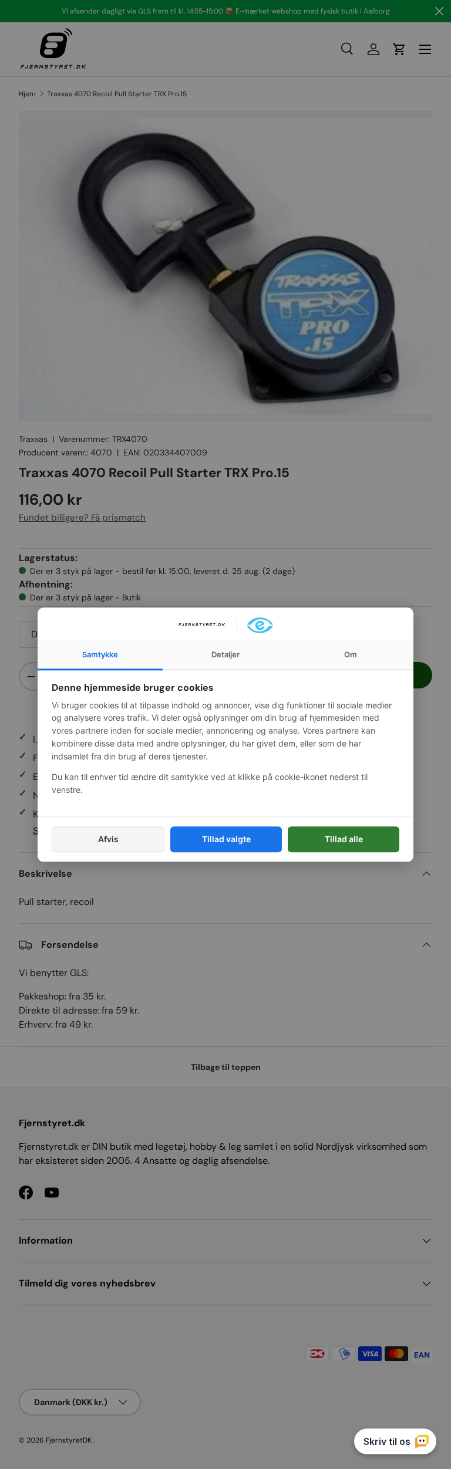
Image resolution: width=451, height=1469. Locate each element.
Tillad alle (344, 839)
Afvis (108, 839)
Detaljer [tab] (225, 654)
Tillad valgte (226, 839)
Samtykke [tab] (100, 654)
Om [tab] (350, 654)
